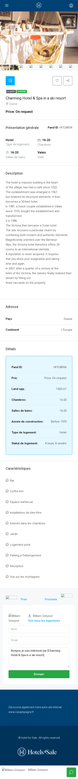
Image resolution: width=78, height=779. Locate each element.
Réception (16, 566)
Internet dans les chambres (27, 523)
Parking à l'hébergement (25, 555)
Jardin (14, 534)
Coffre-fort (16, 491)
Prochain (51, 599)
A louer (11, 92)
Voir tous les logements (44, 620)
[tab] (10, 80)
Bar (12, 480)
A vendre (21, 92)
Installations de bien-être (25, 512)
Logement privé (20, 544)
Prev (24, 599)
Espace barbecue (21, 502)
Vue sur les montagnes (25, 577)
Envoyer (39, 674)
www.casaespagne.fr (21, 712)
